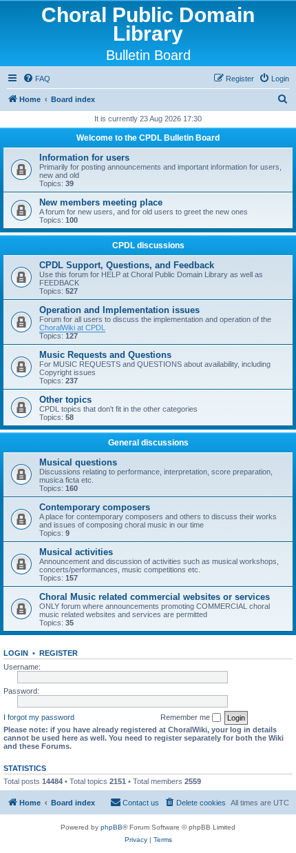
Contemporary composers (94, 507)
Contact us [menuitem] (141, 803)
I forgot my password (38, 717)
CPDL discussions (148, 245)
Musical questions (78, 462)
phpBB (112, 827)
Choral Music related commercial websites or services (154, 597)
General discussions (148, 443)
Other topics (65, 399)
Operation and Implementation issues (119, 310)
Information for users (84, 157)
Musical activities (76, 552)
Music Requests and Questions (105, 355)
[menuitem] (36, 78)
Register (58, 653)
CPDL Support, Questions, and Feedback (126, 265)
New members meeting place (100, 202)
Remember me (186, 717)
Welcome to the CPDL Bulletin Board (148, 138)
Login (15, 653)
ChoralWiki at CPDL (72, 327)
